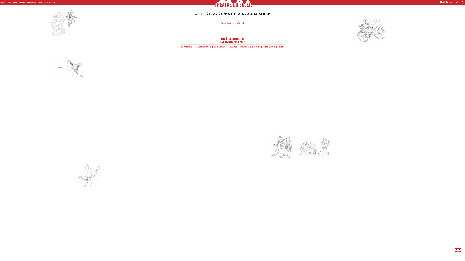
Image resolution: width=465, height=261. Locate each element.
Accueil (4, 2)
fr (451, 2)
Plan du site (256, 47)
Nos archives (244, 47)
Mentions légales (269, 47)
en (454, 2)
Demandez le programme (27, 2)
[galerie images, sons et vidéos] (444, 2)
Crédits (281, 47)
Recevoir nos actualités (203, 47)
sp (456, 2)
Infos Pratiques (49, 2)
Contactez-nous (186, 47)
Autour (40, 2)
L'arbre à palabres (220, 47)
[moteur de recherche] (463, 2)
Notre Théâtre (13, 2)
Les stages (233, 47)
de (459, 2)
